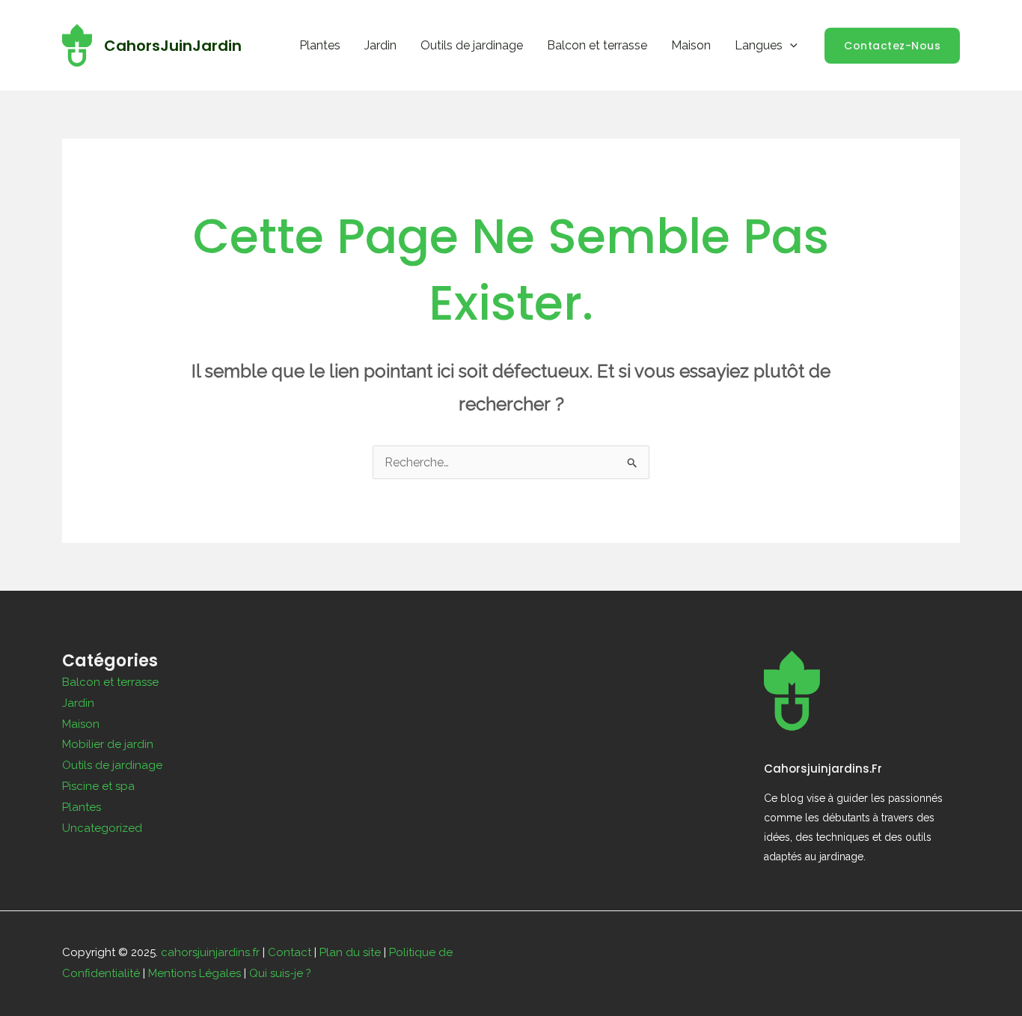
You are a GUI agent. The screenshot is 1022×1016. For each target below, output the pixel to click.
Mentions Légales (194, 973)
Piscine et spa (98, 786)
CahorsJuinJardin (173, 45)
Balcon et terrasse (597, 45)
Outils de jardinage (471, 45)
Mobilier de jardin (107, 744)
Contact (289, 952)
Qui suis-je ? (280, 973)
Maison (691, 45)
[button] (790, 45)
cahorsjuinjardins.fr (210, 952)
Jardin (380, 45)
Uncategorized (102, 828)
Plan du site (350, 952)
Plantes (319, 45)
